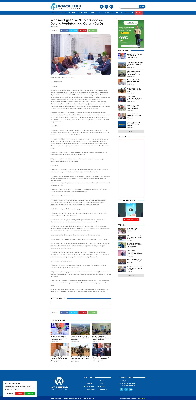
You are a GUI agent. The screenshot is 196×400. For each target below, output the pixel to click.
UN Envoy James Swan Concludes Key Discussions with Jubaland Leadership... (101, 338)
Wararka (89, 383)
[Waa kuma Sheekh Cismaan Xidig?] (122, 230)
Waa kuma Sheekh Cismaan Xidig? (132, 229)
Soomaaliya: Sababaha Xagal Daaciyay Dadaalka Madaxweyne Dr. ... (134, 244)
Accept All (30, 393)
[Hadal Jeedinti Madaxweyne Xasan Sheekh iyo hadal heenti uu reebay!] (122, 253)
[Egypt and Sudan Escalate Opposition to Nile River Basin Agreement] (80, 329)
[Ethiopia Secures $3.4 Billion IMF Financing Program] (122, 124)
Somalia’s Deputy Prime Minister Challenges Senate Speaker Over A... (59, 358)
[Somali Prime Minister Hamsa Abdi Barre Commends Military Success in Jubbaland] (122, 107)
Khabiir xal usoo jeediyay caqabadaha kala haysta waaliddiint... (134, 268)
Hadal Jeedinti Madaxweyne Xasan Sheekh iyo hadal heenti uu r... (134, 253)
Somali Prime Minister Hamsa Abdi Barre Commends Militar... (133, 106)
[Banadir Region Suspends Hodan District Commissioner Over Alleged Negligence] (60, 329)
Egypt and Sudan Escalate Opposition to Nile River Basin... (135, 64)
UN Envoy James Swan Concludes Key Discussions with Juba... (134, 72)
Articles (102, 386)
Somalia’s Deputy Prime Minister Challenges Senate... (134, 81)
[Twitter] (106, 6)
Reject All (20, 393)
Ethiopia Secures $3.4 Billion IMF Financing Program (133, 124)
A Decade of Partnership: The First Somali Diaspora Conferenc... (134, 237)
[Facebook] (102, 6)
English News (90, 386)
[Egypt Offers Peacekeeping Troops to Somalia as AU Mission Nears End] (101, 349)
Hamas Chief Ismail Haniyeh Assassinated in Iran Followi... (134, 115)
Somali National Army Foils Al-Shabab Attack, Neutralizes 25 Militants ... (80, 358)
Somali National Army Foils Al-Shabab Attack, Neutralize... (134, 89)
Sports (102, 381)
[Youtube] (111, 6)
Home (88, 381)
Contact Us (103, 389)
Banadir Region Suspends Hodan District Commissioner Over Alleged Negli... (59, 338)
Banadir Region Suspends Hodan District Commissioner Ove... (134, 55)
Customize (10, 393)
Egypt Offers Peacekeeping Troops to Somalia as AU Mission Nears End (100, 358)
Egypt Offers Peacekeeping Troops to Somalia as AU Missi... (134, 98)
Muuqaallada (90, 389)
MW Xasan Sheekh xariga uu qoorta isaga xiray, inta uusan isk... (135, 261)
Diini (101, 383)
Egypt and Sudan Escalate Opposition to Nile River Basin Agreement (80, 338)
